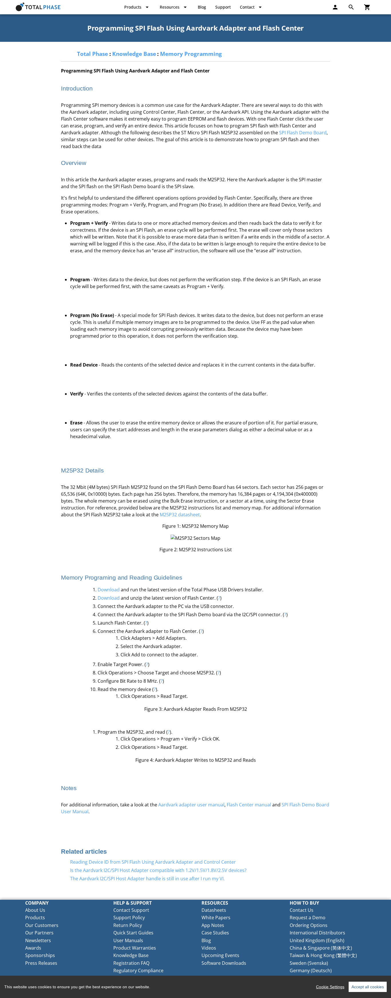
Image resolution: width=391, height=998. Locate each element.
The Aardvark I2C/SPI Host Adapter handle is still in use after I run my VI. (147, 878)
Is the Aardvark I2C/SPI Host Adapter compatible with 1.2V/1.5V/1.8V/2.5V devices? (158, 870)
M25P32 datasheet (180, 514)
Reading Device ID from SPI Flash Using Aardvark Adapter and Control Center (153, 862)
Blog (206, 940)
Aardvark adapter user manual (191, 805)
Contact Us (301, 910)
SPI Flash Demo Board (303, 132)
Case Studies (215, 933)
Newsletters (38, 940)
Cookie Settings (330, 987)
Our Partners (39, 933)
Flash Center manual (249, 805)
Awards (33, 948)
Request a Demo (307, 917)
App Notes (213, 925)
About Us (35, 910)
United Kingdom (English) (317, 940)
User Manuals (128, 940)
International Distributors (317, 933)
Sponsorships (40, 955)
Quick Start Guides (133, 933)
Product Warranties (134, 948)
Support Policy (129, 917)
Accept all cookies (367, 987)
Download (109, 589)
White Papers (216, 917)
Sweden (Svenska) (309, 963)
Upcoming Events (220, 955)
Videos (209, 948)
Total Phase (92, 53)
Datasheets (214, 910)
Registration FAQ (131, 963)
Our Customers (41, 925)
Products (35, 917)
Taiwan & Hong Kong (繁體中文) (323, 955)
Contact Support (131, 910)
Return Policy (127, 925)
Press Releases (41, 963)
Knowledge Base (134, 53)
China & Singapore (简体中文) (321, 948)
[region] (195, 987)
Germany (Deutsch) (311, 970)
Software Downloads (224, 963)
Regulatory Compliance (138, 970)
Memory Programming (191, 53)
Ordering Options (308, 925)
